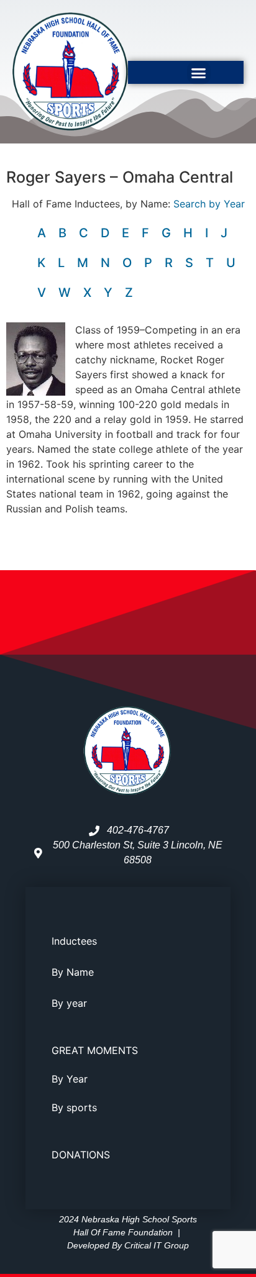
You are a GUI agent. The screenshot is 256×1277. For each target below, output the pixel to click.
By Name (73, 972)
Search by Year (209, 204)
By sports (74, 1107)
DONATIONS (81, 1154)
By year (69, 1003)
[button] (199, 72)
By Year (70, 1079)
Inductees (74, 941)
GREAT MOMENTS (95, 1050)
